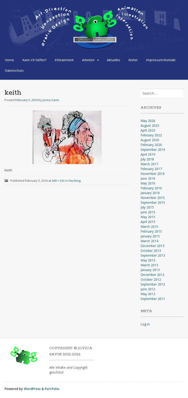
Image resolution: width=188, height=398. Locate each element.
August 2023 (150, 125)
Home (9, 60)
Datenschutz (14, 70)
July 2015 (147, 207)
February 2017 (151, 169)
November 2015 (153, 197)
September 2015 (153, 202)
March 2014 (149, 241)
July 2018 (147, 159)
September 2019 (153, 149)
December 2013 (152, 246)
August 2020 (150, 140)
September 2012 (153, 284)
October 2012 (151, 279)
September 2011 (153, 298)
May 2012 (148, 294)
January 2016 (150, 193)
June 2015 (148, 212)
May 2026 (148, 120)
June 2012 (148, 289)
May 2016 (148, 183)
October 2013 (151, 250)
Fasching (74, 180)
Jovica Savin (51, 100)
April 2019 (148, 154)
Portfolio (52, 389)
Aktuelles (113, 60)
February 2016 (151, 188)
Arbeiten (88, 60)
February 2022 (151, 135)
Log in (145, 324)
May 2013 (148, 260)
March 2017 (149, 164)
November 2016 (153, 173)
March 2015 (149, 226)
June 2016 (148, 178)
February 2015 (151, 231)
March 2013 (149, 265)
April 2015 (148, 222)
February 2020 (151, 145)
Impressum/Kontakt (161, 60)
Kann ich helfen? (34, 60)
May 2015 (148, 217)
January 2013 (150, 270)
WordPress (32, 389)
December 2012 (152, 274)
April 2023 (148, 130)
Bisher (133, 60)
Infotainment (64, 60)
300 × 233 (58, 180)
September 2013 (153, 255)
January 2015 (150, 236)
